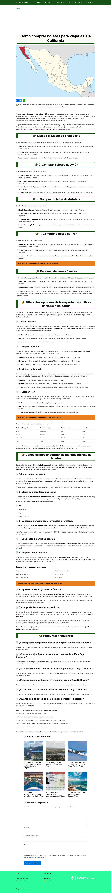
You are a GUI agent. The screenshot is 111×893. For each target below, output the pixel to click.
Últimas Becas (60, 2)
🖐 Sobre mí (78, 2)
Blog (69, 2)
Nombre (27, 827)
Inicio (39, 2)
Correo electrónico (31, 835)
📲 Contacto (90, 2)
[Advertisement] (55, 21)
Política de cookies (22, 878)
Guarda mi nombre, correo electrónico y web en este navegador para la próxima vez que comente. (55, 856)
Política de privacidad (22, 881)
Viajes (18, 8)
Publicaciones (48, 2)
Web (25, 844)
